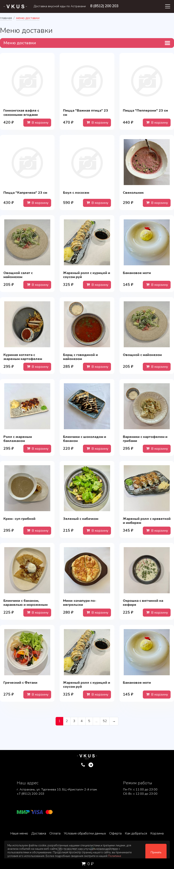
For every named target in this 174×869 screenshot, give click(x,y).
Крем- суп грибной (19, 518)
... (96, 721)
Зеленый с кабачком (80, 518)
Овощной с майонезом (142, 355)
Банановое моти (137, 273)
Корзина (157, 833)
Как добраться (136, 833)
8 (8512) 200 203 (104, 6)
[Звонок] (83, 765)
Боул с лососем (76, 192)
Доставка (38, 833)
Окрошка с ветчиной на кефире (143, 602)
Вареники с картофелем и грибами (145, 438)
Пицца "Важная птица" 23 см (85, 112)
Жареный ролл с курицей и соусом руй (86, 275)
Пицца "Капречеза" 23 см (25, 192)
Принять (156, 852)
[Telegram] (91, 765)
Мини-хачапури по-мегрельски (79, 602)
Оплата (54, 833)
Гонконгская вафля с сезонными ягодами (21, 112)
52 (105, 721)
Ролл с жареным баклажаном (17, 438)
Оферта (115, 833)
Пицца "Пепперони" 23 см (145, 110)
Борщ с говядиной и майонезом (80, 357)
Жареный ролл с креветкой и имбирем (147, 520)
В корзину (39, 122)
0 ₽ (90, 864)
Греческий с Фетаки (20, 682)
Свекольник (133, 192)
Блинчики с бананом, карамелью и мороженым (25, 602)
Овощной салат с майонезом (18, 275)
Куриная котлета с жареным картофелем (22, 357)
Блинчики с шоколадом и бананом (84, 438)
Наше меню (19, 833)
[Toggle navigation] (167, 6)
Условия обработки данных (85, 833)
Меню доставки (19, 43)
